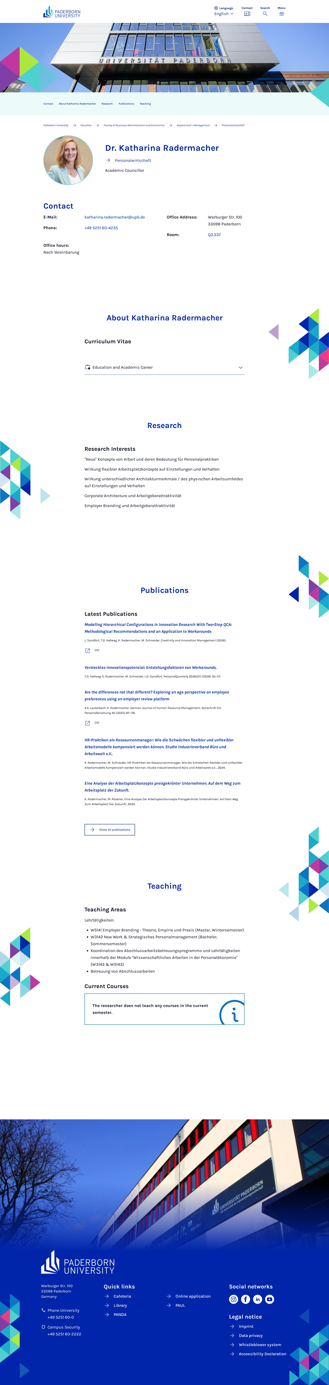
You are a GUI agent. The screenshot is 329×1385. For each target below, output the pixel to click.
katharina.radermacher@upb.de (115, 217)
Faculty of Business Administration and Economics (134, 125)
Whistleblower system (260, 1344)
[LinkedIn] (257, 1298)
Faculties (86, 125)
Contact (48, 103)
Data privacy (251, 1335)
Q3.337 (214, 234)
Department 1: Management (193, 125)
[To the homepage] (61, 11)
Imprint (246, 1326)
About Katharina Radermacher (77, 103)
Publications (126, 103)
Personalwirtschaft (233, 125)
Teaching (145, 103)
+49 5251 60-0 (61, 1317)
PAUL (180, 1305)
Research (107, 103)
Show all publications (114, 829)
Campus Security (64, 1327)
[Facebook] (245, 1298)
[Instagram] (233, 1298)
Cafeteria (122, 1296)
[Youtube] (269, 1298)
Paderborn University (55, 125)
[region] (162, 103)
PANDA (120, 1314)
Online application (193, 1296)
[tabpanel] (164, 237)
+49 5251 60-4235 (101, 227)
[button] (226, 11)
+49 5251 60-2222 (64, 1334)
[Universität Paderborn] (164, 1262)
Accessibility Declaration (262, 1353)
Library (120, 1305)
